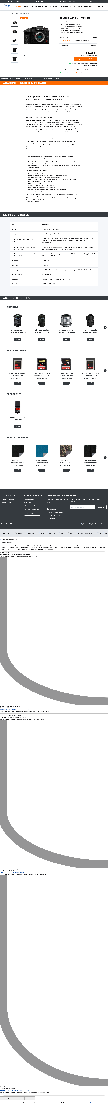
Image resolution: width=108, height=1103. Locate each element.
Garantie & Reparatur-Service (57, 499)
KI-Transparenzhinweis (55, 512)
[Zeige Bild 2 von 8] (28, 55)
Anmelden (101, 507)
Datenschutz (51, 509)
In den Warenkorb (86, 59)
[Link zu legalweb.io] (2, 1102)
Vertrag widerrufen (32, 513)
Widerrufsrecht (29, 506)
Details (18, 339)
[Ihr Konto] (99, 6)
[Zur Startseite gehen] (8, 6)
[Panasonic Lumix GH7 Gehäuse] (36, 35)
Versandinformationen (32, 509)
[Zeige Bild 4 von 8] (34, 55)
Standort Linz (6, 503)
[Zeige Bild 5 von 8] (38, 55)
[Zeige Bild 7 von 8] (44, 55)
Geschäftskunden (53, 515)
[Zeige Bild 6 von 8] (41, 55)
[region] (33, 41)
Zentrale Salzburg (7, 499)
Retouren (27, 503)
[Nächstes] (52, 37)
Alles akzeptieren (29, 1098)
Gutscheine (51, 518)
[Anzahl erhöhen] (71, 59)
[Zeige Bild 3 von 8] (31, 55)
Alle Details (14, 709)
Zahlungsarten (29, 499)
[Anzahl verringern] (67, 59)
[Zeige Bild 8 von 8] (48, 55)
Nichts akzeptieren (18, 1098)
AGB (48, 503)
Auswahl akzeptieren (6, 1098)
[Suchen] (95, 6)
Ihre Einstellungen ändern (89, 1102)
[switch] (54, 556)
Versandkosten (93, 55)
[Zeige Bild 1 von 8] (24, 55)
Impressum (51, 506)
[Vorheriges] (21, 37)
